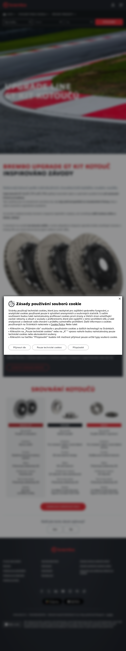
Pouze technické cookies (49, 347)
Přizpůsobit (78, 347)
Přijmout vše (19, 347)
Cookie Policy (58, 324)
